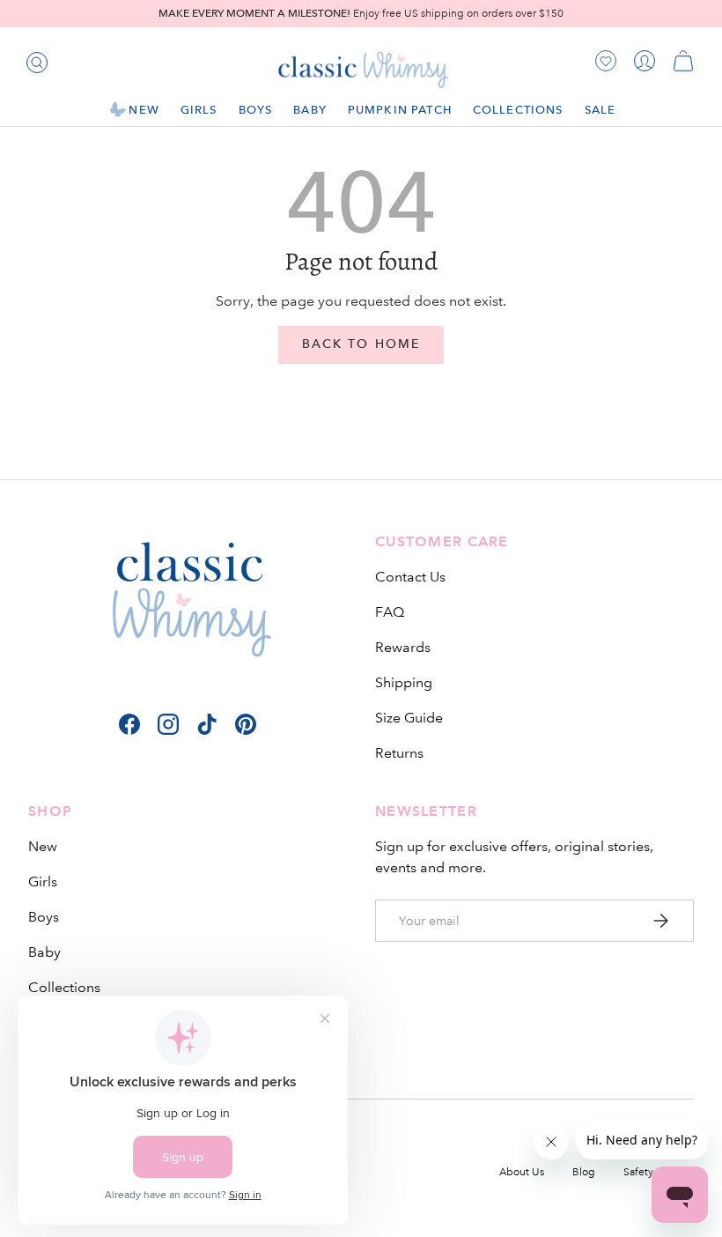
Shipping (403, 682)
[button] (683, 60)
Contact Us (410, 576)
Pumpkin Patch (400, 109)
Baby (44, 952)
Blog (583, 1172)
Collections (64, 987)
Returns (399, 752)
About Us (521, 1172)
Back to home (361, 344)
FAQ (389, 612)
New (42, 846)
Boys (43, 916)
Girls (42, 881)
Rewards (403, 647)
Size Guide (409, 717)
